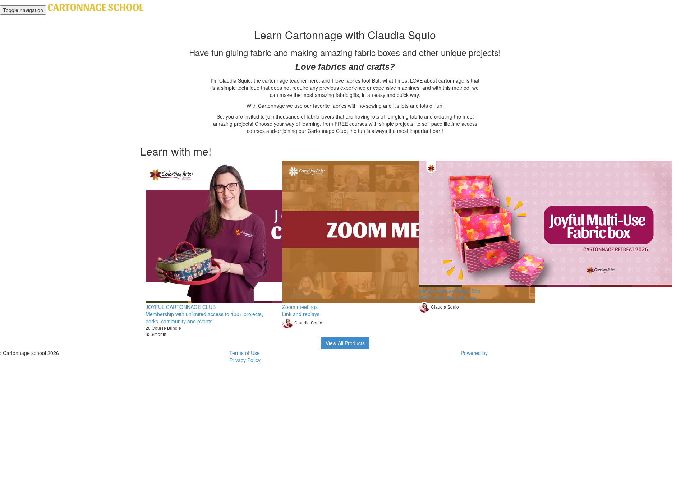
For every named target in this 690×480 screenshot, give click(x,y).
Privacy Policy (245, 360)
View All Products (345, 343)
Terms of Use (244, 352)
